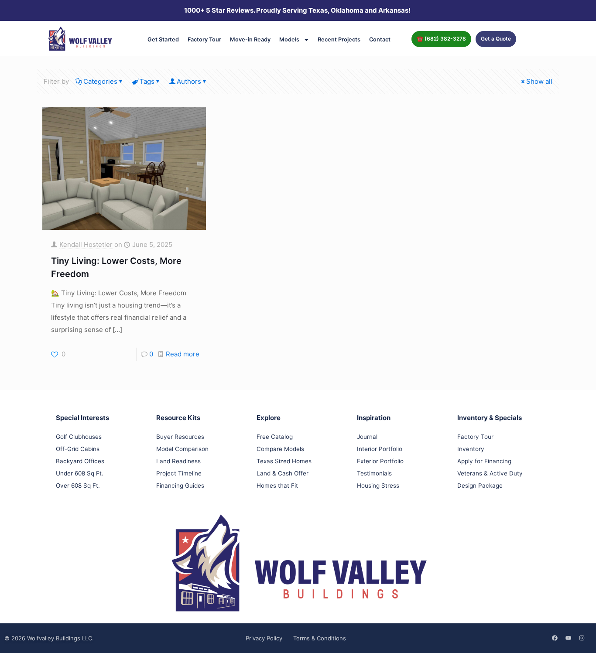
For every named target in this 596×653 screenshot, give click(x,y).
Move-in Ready (250, 39)
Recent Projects (339, 39)
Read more (182, 354)
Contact (379, 39)
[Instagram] (581, 637)
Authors (189, 81)
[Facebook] (554, 637)
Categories (100, 81)
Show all (539, 81)
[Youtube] (568, 637)
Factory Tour (204, 39)
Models (289, 39)
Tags (147, 81)
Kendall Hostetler (86, 244)
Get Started (163, 39)
